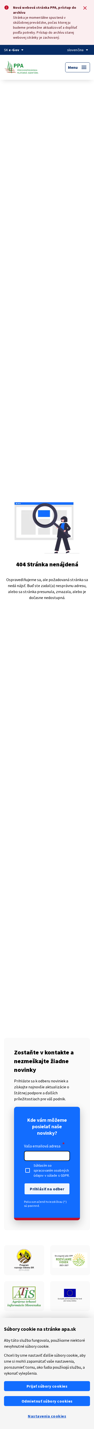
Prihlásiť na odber (47, 1188)
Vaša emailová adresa (44, 1145)
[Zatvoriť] (85, 8)
